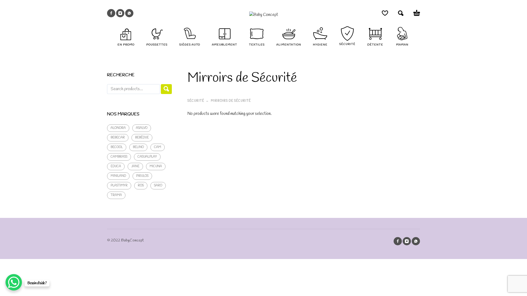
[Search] (166, 89)
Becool (117, 147)
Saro (158, 185)
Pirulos (142, 176)
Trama (116, 195)
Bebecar (118, 138)
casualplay (147, 157)
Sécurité (195, 101)
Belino (138, 147)
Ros (141, 185)
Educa (116, 166)
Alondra (118, 128)
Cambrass (119, 157)
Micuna (156, 166)
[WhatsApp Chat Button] (13, 282)
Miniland (118, 176)
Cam (157, 147)
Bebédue (142, 138)
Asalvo (141, 128)
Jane (135, 166)
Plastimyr (119, 185)
